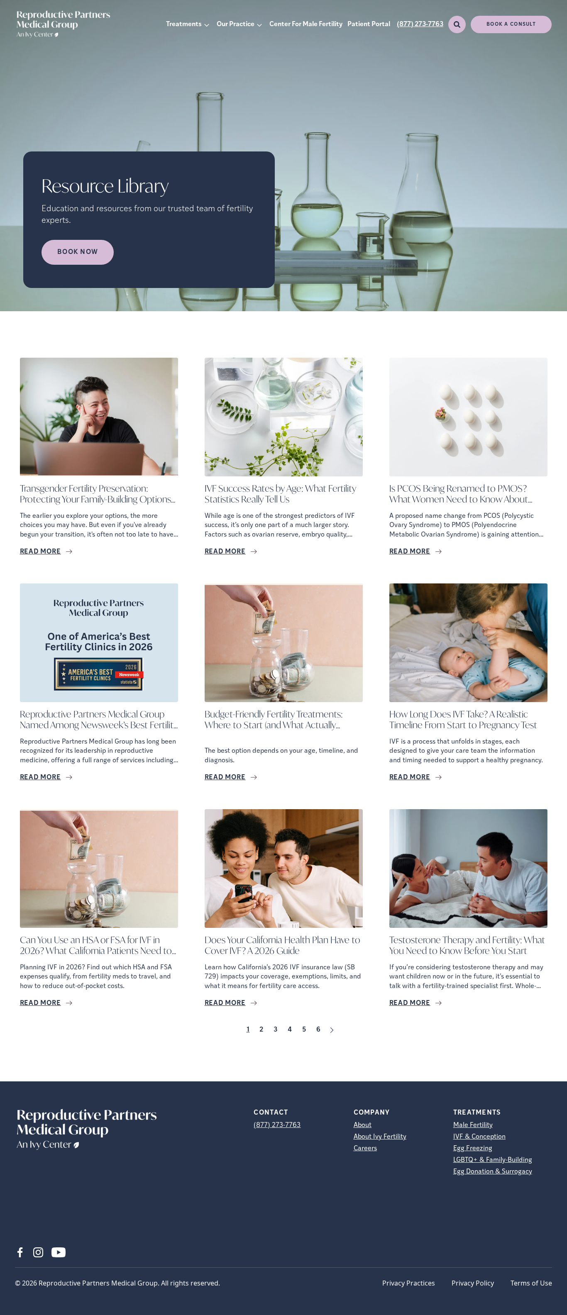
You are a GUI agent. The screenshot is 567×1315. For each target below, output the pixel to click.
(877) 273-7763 (420, 24)
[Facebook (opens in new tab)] (20, 1252)
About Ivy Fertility (380, 1137)
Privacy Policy (473, 1283)
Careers (365, 1148)
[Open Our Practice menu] (259, 24)
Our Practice (235, 24)
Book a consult (511, 24)
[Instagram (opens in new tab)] (38, 1252)
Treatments (184, 24)
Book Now (77, 252)
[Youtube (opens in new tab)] (58, 1252)
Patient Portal (368, 24)
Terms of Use (531, 1283)
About (362, 1125)
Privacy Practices (408, 1283)
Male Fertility (473, 1125)
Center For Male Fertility (305, 24)
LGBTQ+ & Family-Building (492, 1160)
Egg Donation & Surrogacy (492, 1172)
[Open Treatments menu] (207, 24)
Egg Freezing (472, 1148)
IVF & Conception (479, 1137)
